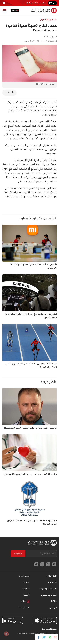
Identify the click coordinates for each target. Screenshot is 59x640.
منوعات (26, 589)
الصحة (26, 595)
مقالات (26, 583)
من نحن (53, 608)
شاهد (24, 601)
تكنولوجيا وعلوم (48, 20)
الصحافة (52, 583)
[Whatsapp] (49, 637)
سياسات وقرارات (48, 589)
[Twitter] (44, 637)
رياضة (54, 601)
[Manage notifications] (6, 633)
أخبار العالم (24, 576)
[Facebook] (38, 637)
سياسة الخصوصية (49, 629)
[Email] (55, 637)
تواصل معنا (24, 608)
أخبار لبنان (52, 576)
